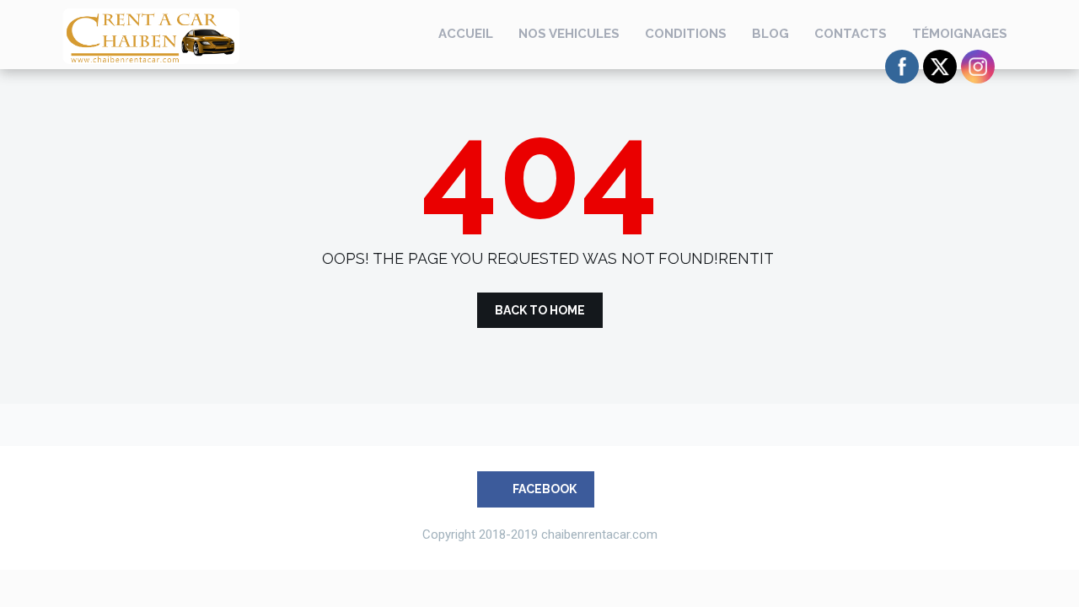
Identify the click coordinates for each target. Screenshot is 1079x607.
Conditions (686, 33)
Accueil (465, 33)
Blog (770, 33)
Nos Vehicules (569, 33)
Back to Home (540, 310)
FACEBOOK (543, 489)
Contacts (850, 33)
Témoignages (959, 33)
